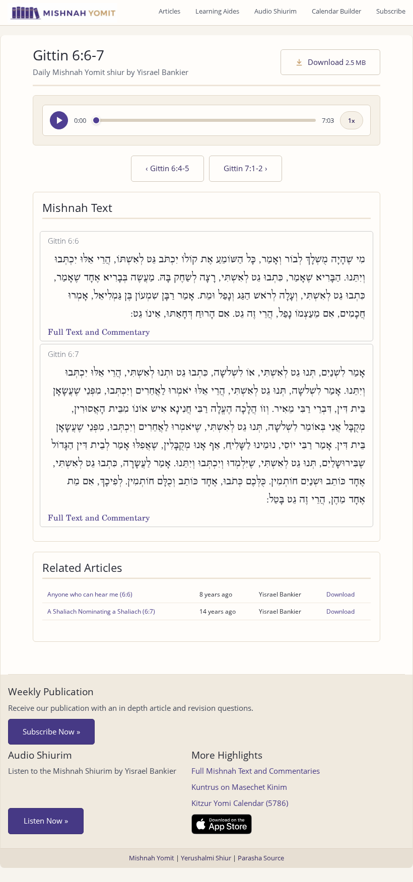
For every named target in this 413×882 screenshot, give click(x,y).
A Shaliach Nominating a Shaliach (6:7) (101, 611)
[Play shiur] (59, 120)
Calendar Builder (336, 11)
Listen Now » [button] (46, 821)
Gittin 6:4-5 (167, 168)
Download (336, 62)
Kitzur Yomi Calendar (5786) (239, 803)
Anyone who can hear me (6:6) (89, 594)
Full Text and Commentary (99, 332)
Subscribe (390, 11)
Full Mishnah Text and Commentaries (255, 771)
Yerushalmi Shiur (206, 857)
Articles (169, 11)
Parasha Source (261, 857)
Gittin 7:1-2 (245, 168)
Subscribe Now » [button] (51, 731)
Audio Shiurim (275, 11)
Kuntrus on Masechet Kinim (239, 787)
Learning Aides (217, 11)
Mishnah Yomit (151, 857)
